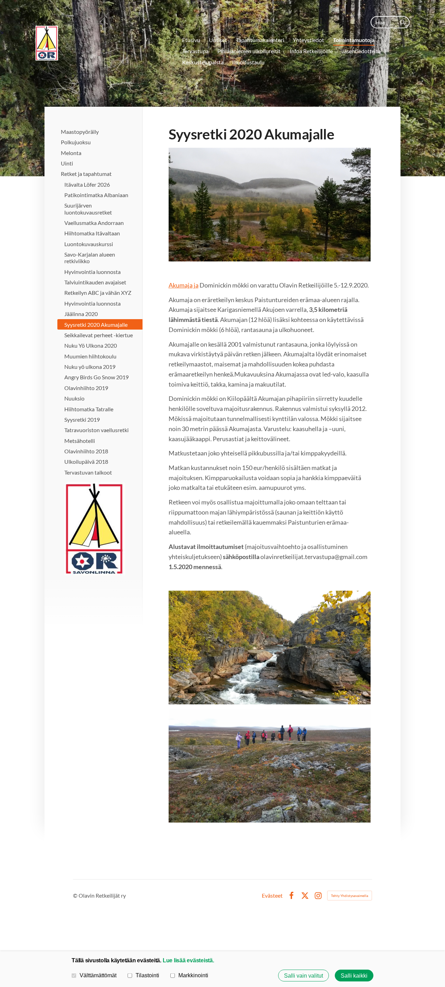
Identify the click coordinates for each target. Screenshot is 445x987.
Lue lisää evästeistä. (188, 960)
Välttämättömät (98, 975)
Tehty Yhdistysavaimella (349, 895)
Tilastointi (147, 975)
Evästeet (272, 895)
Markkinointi (193, 975)
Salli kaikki (354, 975)
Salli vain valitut (303, 975)
